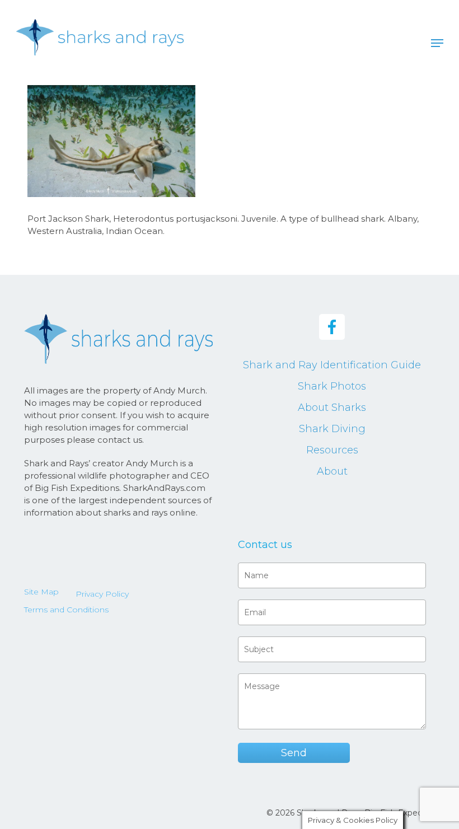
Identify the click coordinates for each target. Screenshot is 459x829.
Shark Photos (332, 386)
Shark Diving (332, 429)
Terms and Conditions (66, 610)
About (332, 471)
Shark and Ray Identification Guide (332, 365)
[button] (437, 43)
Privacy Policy (102, 594)
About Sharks (332, 407)
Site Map (41, 592)
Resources (332, 450)
